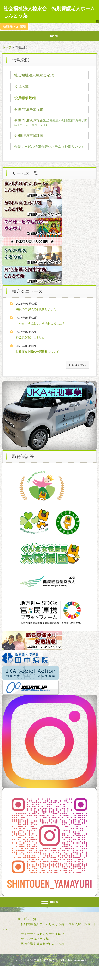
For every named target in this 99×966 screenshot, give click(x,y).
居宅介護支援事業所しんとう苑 (34, 944)
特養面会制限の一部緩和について (37, 351)
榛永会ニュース (27, 291)
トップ (7, 47)
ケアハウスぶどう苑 (27, 939)
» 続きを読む (77, 365)
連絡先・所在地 (14, 26)
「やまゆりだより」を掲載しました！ (40, 323)
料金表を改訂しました (30, 337)
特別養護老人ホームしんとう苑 (42, 924)
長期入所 (74, 924)
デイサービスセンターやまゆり (42, 934)
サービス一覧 (19, 919)
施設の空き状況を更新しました (36, 309)
